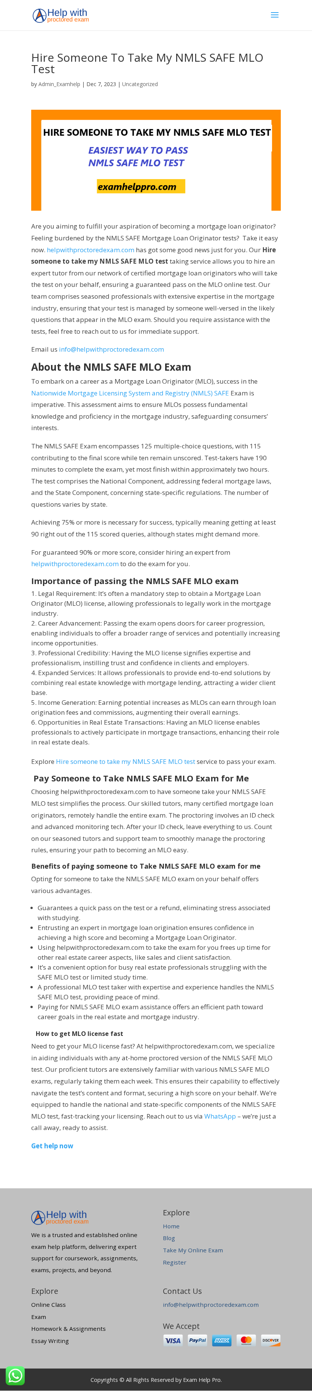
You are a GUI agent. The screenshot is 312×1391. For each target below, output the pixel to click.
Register (174, 1262)
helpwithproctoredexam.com (90, 249)
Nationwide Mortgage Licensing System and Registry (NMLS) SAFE (130, 393)
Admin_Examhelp (59, 84)
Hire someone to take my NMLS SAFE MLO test (125, 761)
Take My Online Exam (193, 1250)
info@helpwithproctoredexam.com (111, 349)
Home (171, 1226)
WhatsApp (220, 1116)
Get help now (52, 1145)
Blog (169, 1238)
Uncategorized (140, 84)
